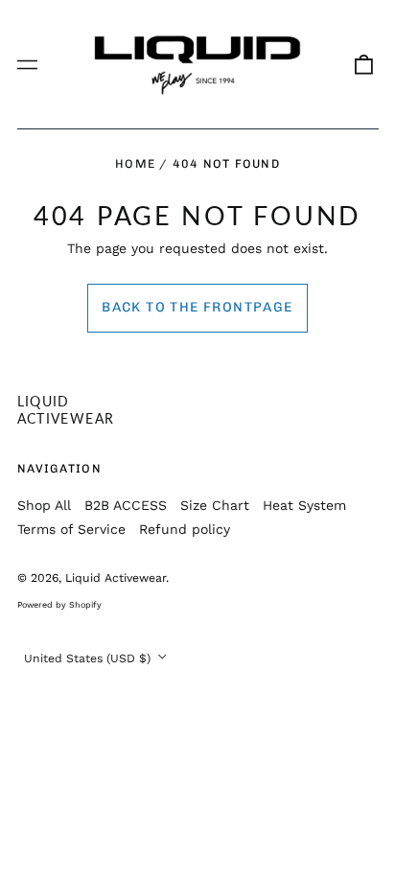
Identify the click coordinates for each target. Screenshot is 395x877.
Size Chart (214, 505)
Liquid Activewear (66, 410)
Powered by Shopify (59, 605)
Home (135, 163)
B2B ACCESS (125, 505)
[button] (363, 64)
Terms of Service (71, 529)
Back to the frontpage (197, 307)
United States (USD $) (89, 658)
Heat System (304, 505)
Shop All (44, 505)
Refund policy (184, 529)
